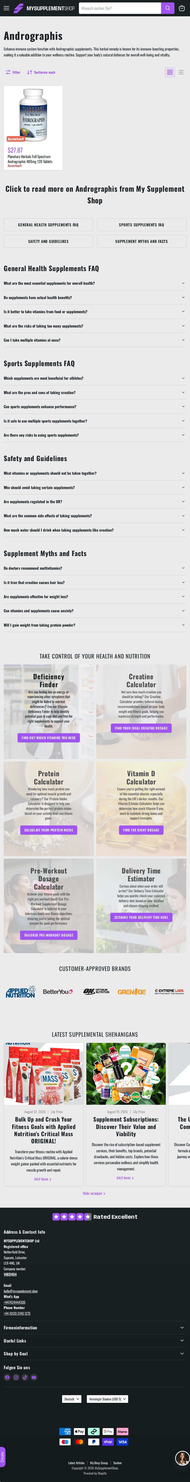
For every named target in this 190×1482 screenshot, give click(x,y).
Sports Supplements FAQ (141, 224)
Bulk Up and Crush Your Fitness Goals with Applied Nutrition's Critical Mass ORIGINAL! (44, 1130)
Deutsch (69, 1398)
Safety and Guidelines (48, 241)
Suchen (117, 1462)
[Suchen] (167, 8)
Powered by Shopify (95, 1473)
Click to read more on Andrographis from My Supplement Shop (95, 194)
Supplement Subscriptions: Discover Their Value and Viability (126, 1126)
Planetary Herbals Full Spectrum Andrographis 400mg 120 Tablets (30, 159)
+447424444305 (14, 1302)
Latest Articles (76, 1462)
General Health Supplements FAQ (48, 224)
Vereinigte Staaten (105, 1398)
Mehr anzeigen (93, 1193)
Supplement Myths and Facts (141, 241)
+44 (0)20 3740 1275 (17, 1313)
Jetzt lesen (41, 1178)
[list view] (180, 72)
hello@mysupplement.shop (21, 1291)
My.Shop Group (99, 1462)
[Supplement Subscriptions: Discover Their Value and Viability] (126, 1074)
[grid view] (170, 72)
